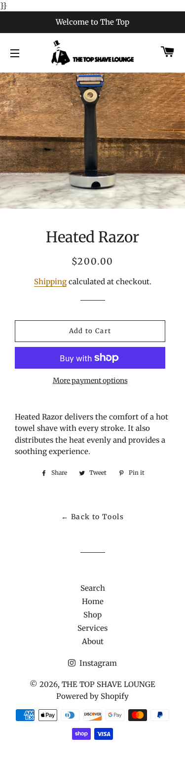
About (93, 641)
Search (92, 588)
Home (93, 601)
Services (92, 628)
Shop (92, 614)
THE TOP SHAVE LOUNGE (108, 684)
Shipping (50, 281)
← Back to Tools (92, 516)
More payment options (90, 380)
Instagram (97, 663)
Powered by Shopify (92, 696)
